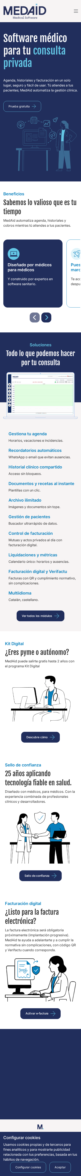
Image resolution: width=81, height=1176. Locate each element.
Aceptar (60, 1167)
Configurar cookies (28, 1167)
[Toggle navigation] (75, 11)
